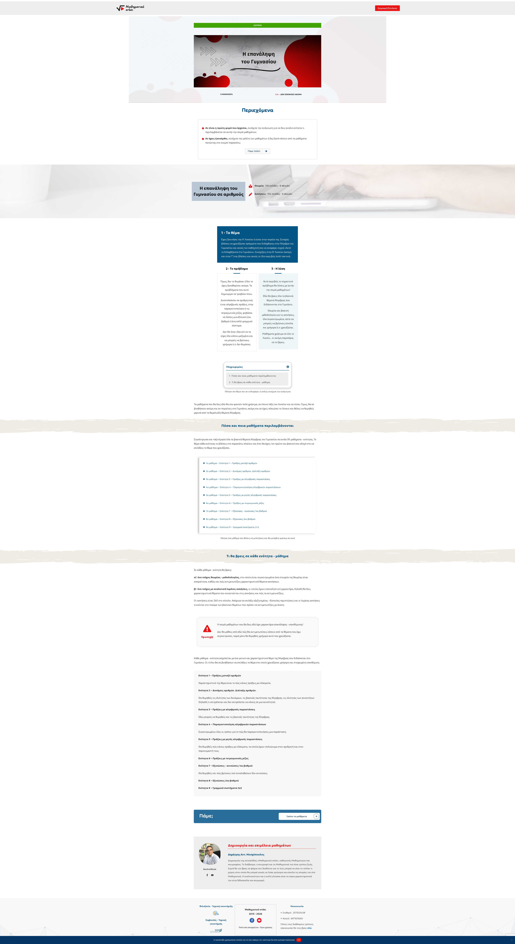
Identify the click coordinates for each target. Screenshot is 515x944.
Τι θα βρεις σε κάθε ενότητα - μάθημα (251, 382)
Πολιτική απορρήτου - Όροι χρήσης (255, 927)
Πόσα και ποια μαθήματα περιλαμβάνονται (253, 375)
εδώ (309, 928)
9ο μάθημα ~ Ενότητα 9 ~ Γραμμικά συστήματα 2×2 (232, 527)
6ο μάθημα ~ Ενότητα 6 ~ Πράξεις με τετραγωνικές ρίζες (235, 503)
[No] (511, 940)
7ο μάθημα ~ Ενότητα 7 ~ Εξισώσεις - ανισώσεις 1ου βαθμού (236, 511)
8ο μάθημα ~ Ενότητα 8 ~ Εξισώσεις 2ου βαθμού (230, 519)
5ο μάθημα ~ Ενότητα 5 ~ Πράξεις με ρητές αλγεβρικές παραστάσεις (241, 495)
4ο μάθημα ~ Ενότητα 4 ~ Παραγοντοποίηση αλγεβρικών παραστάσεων (243, 487)
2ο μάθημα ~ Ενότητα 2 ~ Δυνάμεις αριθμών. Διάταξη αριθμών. (238, 471)
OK (298, 940)
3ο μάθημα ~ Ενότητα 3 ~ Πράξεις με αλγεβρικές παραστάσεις (238, 479)
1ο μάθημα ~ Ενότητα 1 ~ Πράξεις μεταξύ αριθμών (231, 463)
